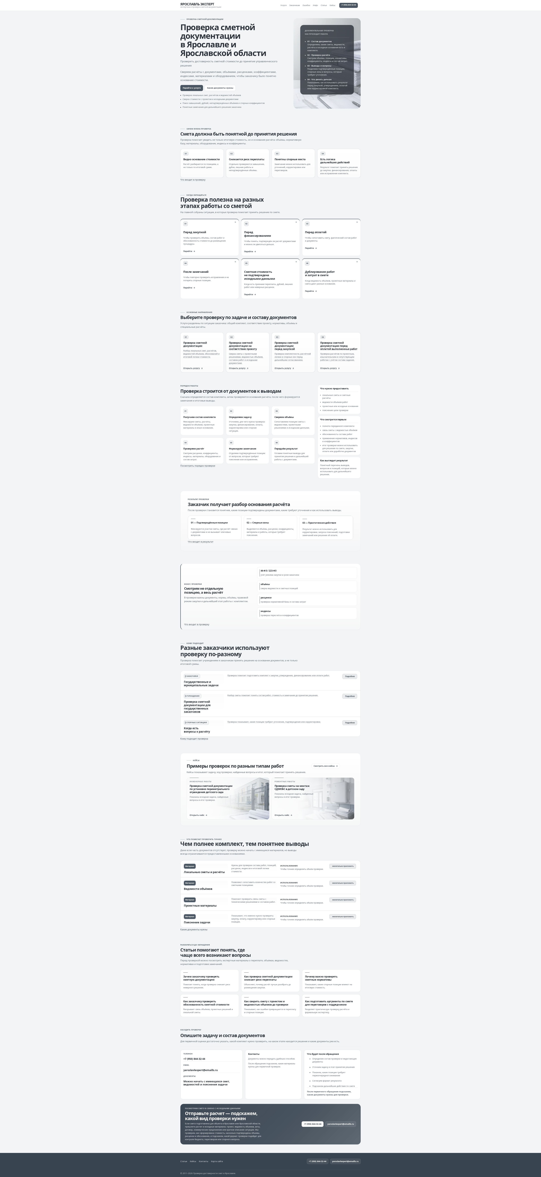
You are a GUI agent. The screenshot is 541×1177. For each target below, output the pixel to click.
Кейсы (332, 5)
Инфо (315, 5)
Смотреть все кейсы (324, 766)
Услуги (284, 5)
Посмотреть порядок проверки (197, 465)
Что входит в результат (200, 541)
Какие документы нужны (220, 88)
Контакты (203, 1161)
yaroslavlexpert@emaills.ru (200, 1070)
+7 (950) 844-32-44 (348, 5)
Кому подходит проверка (194, 738)
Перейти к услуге (192, 88)
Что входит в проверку (192, 179)
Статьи (324, 5)
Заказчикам (294, 5)
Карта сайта (217, 1161)
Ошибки (306, 5)
